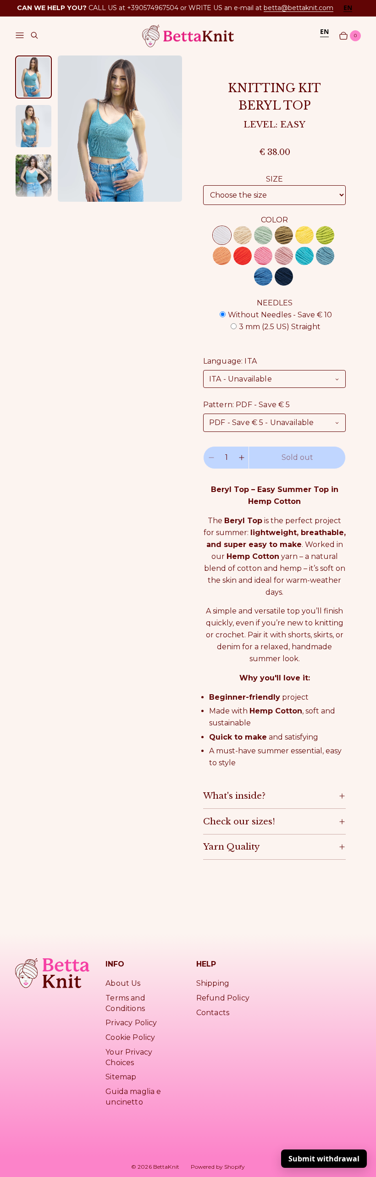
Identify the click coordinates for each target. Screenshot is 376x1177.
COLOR (274, 220)
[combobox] (348, 7)
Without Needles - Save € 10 (280, 314)
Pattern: (246, 404)
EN (347, 8)
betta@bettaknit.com (298, 8)
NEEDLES (275, 302)
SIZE (274, 179)
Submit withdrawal (323, 1159)
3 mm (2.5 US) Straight (280, 326)
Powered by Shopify (218, 1166)
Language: (230, 361)
